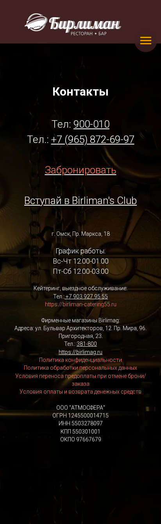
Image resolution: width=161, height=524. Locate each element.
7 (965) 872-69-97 (95, 139)
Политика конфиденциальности (80, 360)
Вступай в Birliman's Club (80, 200)
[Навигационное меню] (145, 41)
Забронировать (80, 170)
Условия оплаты (41, 391)
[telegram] (80, 472)
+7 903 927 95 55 (87, 296)
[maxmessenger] (101, 472)
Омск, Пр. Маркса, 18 (83, 234)
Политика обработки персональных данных (80, 368)
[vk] (59, 472)
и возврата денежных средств (102, 391)
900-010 (91, 124)
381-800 (87, 344)
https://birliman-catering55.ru (80, 304)
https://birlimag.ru (80, 352)
